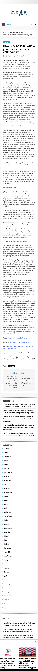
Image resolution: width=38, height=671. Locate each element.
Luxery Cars (7, 532)
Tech (5, 580)
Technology (7, 584)
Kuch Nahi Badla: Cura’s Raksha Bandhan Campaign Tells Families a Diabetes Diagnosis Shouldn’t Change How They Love (18, 427)
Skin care (6, 572)
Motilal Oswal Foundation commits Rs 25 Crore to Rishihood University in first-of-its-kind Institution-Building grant (27, 663)
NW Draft (6, 544)
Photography (7, 548)
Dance (5, 484)
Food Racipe (7, 512)
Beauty (6, 460)
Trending (6, 592)
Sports (5, 576)
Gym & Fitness (8, 516)
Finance (6, 504)
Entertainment (8, 492)
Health (6, 520)
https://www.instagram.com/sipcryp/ (21, 342)
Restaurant (7, 564)
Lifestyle (6, 524)
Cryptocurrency (8, 480)
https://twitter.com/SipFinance (17, 338)
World (5, 604)
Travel (5, 588)
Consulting (7, 476)
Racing (6, 560)
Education (7, 488)
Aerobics (6, 448)
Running (6, 568)
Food (5, 508)
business (11, 366)
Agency (6, 452)
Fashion (6, 496)
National (6, 536)
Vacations (6, 600)
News (5, 540)
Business (6, 42)
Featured (6, 500)
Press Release (7, 556)
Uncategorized (8, 596)
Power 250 (7, 552)
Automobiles (7, 456)
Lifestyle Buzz (8, 528)
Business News (8, 472)
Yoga (5, 608)
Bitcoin (6, 464)
